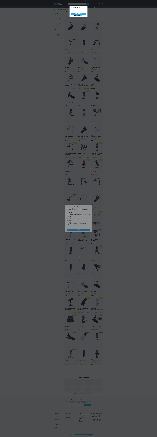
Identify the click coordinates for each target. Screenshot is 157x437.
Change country (78, 13)
